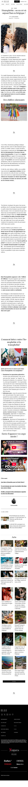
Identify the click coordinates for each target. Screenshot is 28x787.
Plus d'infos (12, 743)
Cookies (16, 732)
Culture (13, 4)
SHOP (16, 1)
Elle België (3, 722)
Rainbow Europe (12, 412)
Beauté (7, 4)
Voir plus (14, 681)
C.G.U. (15, 725)
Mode (3, 4)
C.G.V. (15, 729)
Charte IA (3, 735)
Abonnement (4, 719)
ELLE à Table (19, 4)
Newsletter (23, 1)
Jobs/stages (17, 719)
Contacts (3, 725)
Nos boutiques (17, 722)
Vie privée (3, 732)
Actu (14, 537)
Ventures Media (5, 729)
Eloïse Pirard (15, 16)
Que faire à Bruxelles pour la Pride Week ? (12, 482)
